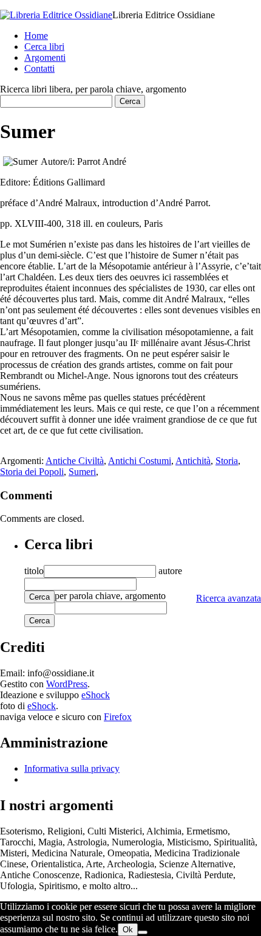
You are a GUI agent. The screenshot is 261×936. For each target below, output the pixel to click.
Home (36, 35)
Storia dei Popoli (32, 471)
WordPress (66, 684)
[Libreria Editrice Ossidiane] (56, 15)
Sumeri (82, 471)
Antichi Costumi (139, 461)
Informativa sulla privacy (72, 768)
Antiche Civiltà (75, 461)
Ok (128, 929)
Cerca (39, 596)
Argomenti (45, 57)
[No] (142, 932)
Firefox (118, 717)
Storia (226, 461)
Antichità (193, 461)
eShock (95, 695)
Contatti (39, 68)
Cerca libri (44, 46)
